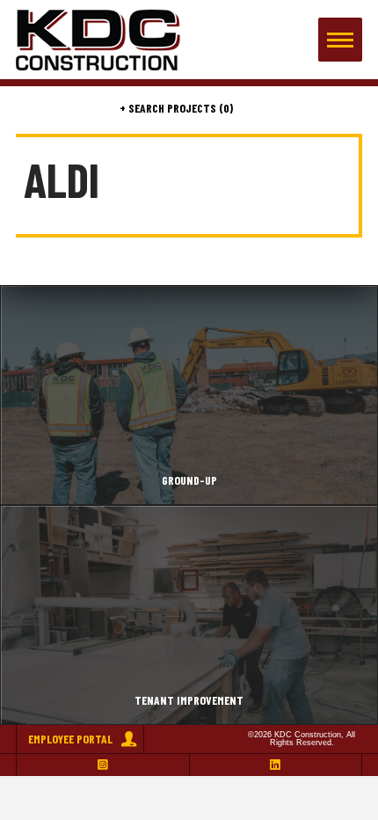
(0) (224, 108)
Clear (341, 108)
